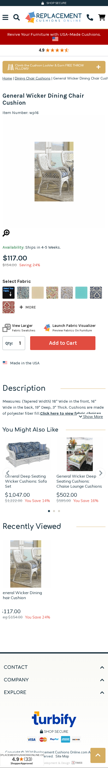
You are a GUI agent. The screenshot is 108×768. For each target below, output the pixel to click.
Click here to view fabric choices (70, 413)
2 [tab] (54, 511)
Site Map (62, 756)
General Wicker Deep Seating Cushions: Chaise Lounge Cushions (79, 481)
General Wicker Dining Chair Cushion (21, 595)
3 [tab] (59, 511)
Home (7, 78)
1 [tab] (49, 511)
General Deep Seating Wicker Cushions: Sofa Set (26, 481)
